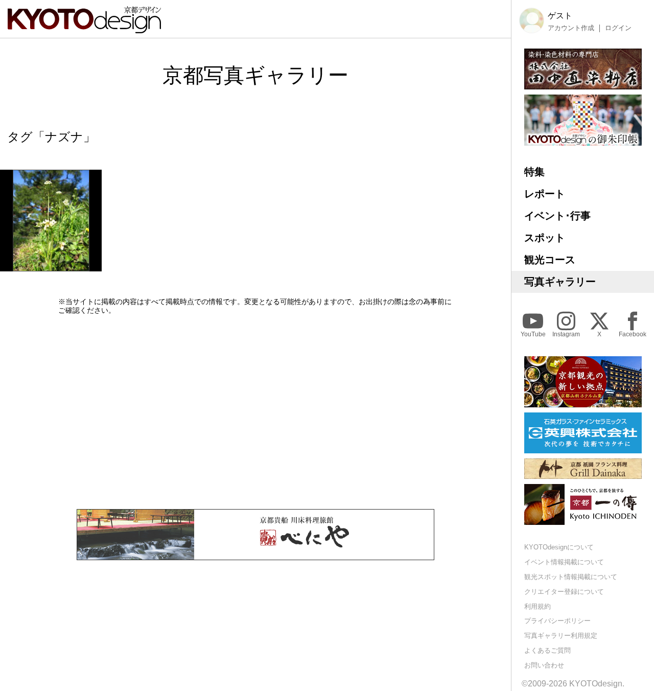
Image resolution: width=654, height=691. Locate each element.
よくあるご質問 (547, 650)
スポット (544, 237)
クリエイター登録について (564, 591)
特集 (534, 171)
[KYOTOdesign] (84, 28)
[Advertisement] (255, 411)
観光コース (549, 259)
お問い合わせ (544, 665)
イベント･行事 (557, 215)
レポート (544, 193)
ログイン (618, 28)
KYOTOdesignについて (559, 547)
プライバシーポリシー (557, 621)
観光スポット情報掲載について (570, 577)
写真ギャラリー (560, 281)
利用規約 (537, 606)
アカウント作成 (571, 28)
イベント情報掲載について (564, 562)
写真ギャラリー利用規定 (560, 635)
